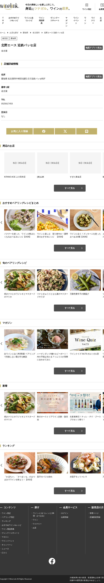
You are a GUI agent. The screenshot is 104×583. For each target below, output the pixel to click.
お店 (101, 19)
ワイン (85, 20)
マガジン (66, 22)
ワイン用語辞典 (41, 20)
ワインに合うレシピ (28, 19)
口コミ (4, 553)
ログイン (64, 513)
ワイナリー (93, 20)
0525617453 (7, 104)
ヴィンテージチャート (54, 19)
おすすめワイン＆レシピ (11, 525)
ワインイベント (76, 20)
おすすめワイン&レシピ (14, 19)
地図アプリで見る (94, 48)
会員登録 (64, 517)
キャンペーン (7, 545)
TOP (3, 20)
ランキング (6, 521)
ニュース (5, 549)
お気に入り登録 (19, 131)
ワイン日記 (6, 513)
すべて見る (70, 188)
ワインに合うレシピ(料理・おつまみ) (43, 514)
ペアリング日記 (8, 517)
